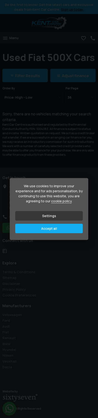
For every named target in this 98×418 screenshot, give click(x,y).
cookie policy (61, 201)
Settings (49, 216)
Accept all (49, 228)
